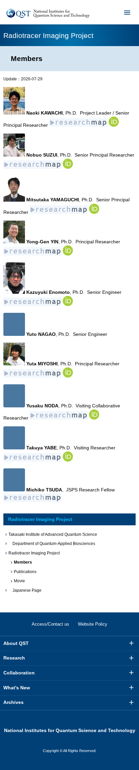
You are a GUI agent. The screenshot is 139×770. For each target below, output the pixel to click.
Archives (13, 702)
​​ (68, 167)
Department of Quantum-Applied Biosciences (51, 543)
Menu (127, 12)
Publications (25, 571)
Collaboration (19, 672)
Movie (19, 581)
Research (14, 658)
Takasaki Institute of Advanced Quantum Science (52, 534)
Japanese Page (24, 590)
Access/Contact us (50, 624)
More (131, 643)
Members (23, 562)
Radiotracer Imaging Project (40, 519)
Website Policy (92, 624)
